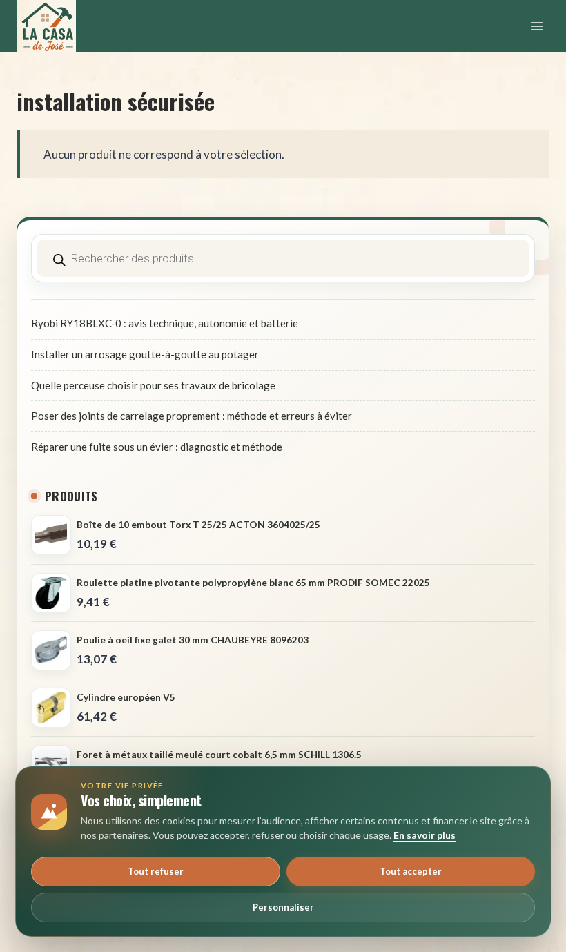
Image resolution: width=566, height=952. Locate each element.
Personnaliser (283, 907)
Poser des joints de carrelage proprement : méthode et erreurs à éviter (191, 415)
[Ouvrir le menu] (536, 26)
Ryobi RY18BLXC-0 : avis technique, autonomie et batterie (164, 323)
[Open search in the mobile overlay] (283, 258)
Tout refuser (156, 871)
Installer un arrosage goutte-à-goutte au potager (145, 354)
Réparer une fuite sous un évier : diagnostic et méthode (156, 446)
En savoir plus (424, 835)
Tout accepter (411, 871)
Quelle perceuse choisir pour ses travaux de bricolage (153, 385)
